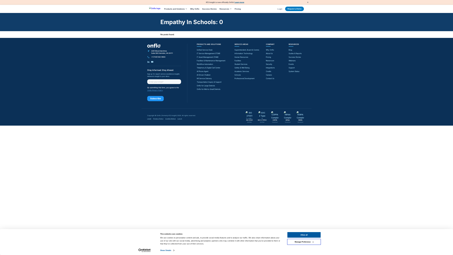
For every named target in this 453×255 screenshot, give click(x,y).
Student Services (241, 64)
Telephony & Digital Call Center (208, 68)
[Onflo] (154, 9)
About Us (269, 53)
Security (269, 64)
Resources (224, 9)
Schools (238, 75)
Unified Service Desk (204, 50)
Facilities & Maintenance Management (211, 61)
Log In (180, 119)
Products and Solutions (174, 9)
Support (292, 68)
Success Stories (209, 9)
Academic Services (242, 71)
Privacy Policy (158, 119)
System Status (294, 71)
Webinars (292, 61)
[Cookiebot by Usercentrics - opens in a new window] (144, 250)
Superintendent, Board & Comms (247, 50)
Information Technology (244, 53)
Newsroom (270, 61)
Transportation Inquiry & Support (209, 82)
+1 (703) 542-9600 (158, 57)
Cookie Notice (170, 119)
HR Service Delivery (204, 78)
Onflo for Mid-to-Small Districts (208, 89)
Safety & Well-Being (242, 68)
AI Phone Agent (202, 71)
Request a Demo (294, 9)
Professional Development (244, 78)
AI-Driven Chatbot (203, 75)
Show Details (165, 250)
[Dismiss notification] (307, 2)
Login (279, 9)
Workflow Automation (205, 64)
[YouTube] (152, 62)
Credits (268, 71)
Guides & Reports (295, 53)
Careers (269, 75)
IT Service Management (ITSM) (208, 53)
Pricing (238, 9)
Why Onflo (194, 9)
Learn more (239, 2)
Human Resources (241, 57)
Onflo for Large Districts (206, 86)
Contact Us (270, 78)
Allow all (304, 235)
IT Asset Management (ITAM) (207, 57)
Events (291, 64)
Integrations (270, 68)
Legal (149, 119)
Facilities (238, 61)
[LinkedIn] (148, 62)
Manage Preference (303, 242)
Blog (290, 50)
